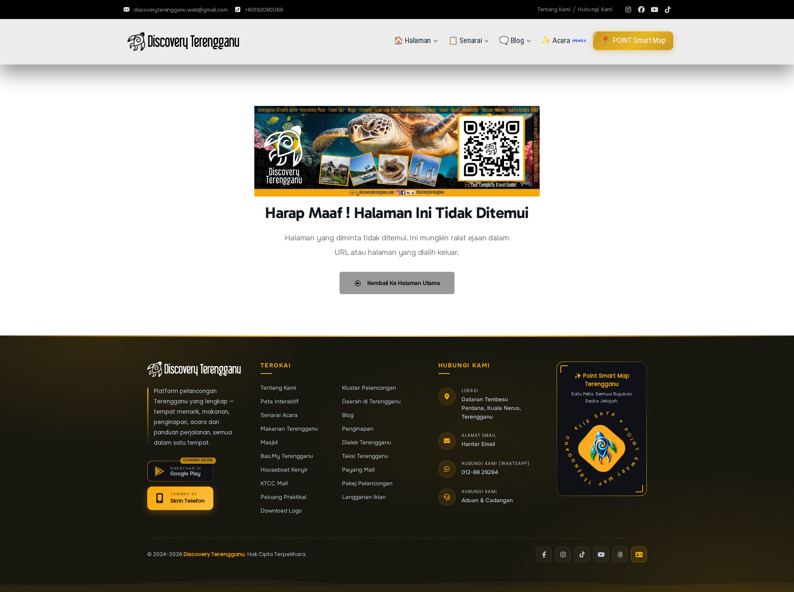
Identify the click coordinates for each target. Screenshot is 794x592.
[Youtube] (654, 9)
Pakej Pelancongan (367, 483)
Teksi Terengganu (365, 456)
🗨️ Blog (511, 40)
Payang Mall (358, 470)
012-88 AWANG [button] (482, 472)
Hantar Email (478, 444)
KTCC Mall (274, 483)
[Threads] (620, 554)
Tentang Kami (278, 388)
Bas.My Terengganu (287, 456)
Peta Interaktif (280, 401)
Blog (348, 415)
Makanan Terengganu (289, 429)
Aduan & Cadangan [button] (487, 500)
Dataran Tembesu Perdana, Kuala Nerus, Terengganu (491, 408)
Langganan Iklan (364, 497)
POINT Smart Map (632, 40)
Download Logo (281, 511)
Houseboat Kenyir (284, 470)
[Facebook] (641, 9)
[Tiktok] (668, 9)
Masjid (269, 442)
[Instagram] (628, 9)
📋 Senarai (465, 40)
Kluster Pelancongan (369, 388)
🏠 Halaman (412, 40)
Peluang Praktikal (283, 497)
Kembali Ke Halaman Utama (403, 283)
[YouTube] (601, 554)
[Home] (183, 41)
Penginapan (357, 429)
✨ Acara (563, 40)
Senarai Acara (279, 415)
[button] (180, 471)
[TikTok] (582, 554)
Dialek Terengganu (366, 442)
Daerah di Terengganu (371, 401)
